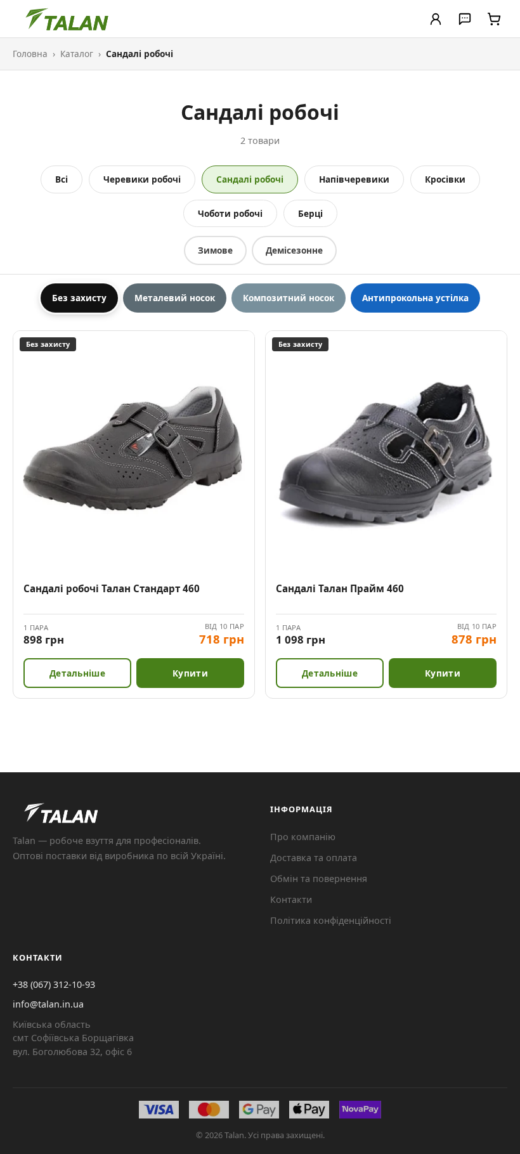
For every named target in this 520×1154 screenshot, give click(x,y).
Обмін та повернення (318, 878)
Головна (30, 54)
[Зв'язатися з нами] (465, 19)
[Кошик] (494, 19)
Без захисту (79, 298)
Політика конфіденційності (330, 920)
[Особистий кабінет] (435, 19)
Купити (190, 673)
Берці (310, 213)
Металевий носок (174, 298)
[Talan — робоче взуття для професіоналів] (68, 19)
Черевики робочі (142, 179)
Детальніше (77, 673)
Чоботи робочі (230, 213)
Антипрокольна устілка (415, 298)
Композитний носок (288, 298)
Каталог (76, 54)
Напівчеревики (354, 179)
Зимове (215, 250)
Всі (61, 179)
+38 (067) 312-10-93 (54, 984)
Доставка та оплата (313, 858)
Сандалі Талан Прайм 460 (340, 588)
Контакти (291, 899)
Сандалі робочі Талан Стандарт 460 (111, 588)
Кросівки (445, 179)
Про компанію (302, 837)
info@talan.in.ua (48, 1004)
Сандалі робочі (249, 179)
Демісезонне (294, 250)
